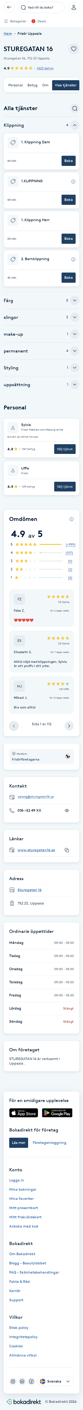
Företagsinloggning (49, 1142)
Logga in (16, 1180)
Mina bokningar (22, 1189)
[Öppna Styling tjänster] (74, 367)
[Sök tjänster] (74, 108)
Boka (68, 161)
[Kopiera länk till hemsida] (67, 850)
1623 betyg (45, 68)
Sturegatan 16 (30, 890)
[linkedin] (22, 1381)
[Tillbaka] (9, 7)
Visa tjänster (66, 85)
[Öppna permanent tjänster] (74, 350)
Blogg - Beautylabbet (27, 1263)
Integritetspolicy (23, 1337)
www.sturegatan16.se (36, 850)
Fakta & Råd (19, 1281)
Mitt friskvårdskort (25, 1217)
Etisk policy (18, 1327)
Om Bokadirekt (22, 1254)
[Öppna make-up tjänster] (74, 334)
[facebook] (31, 1381)
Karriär (15, 1291)
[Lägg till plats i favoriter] (73, 48)
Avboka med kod (23, 1226)
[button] (41, 151)
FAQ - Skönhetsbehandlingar (34, 1272)
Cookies (16, 1346)
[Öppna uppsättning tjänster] (74, 384)
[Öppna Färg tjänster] (74, 300)
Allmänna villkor (23, 1355)
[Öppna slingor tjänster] (74, 317)
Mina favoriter (21, 1198)
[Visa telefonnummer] (67, 810)
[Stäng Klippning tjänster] (74, 125)
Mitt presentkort (23, 1208)
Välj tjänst (65, 449)
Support (16, 1300)
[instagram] (13, 1381)
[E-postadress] (43, 797)
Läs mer (18, 1142)
